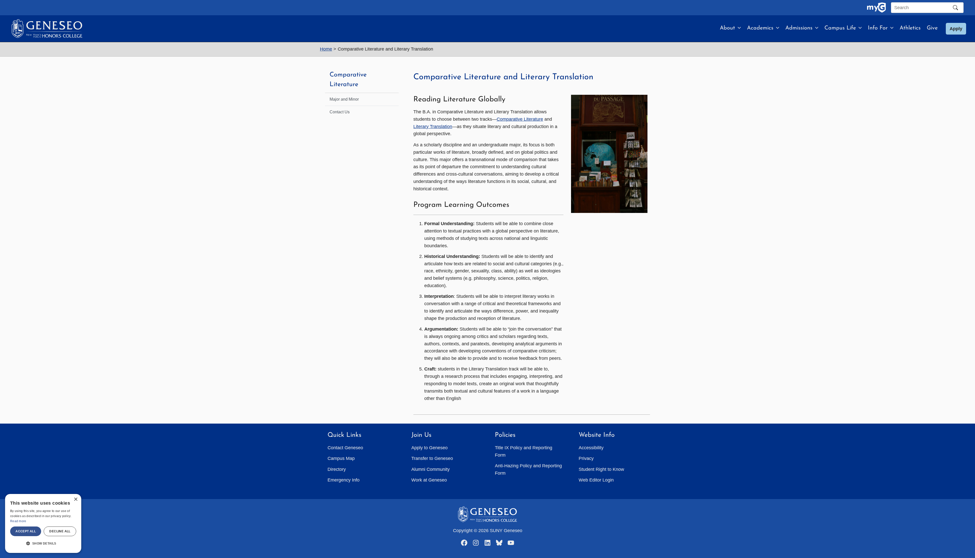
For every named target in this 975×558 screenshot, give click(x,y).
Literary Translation (432, 126)
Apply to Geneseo (429, 447)
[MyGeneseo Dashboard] (876, 7)
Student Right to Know (601, 469)
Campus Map (341, 458)
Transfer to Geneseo (432, 458)
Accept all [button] (25, 531)
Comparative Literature (520, 119)
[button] (738, 28)
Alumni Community (430, 469)
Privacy (586, 458)
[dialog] (43, 523)
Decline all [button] (59, 531)
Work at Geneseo (429, 480)
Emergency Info (344, 480)
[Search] (955, 7)
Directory (337, 469)
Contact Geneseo (345, 447)
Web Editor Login (596, 480)
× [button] (75, 499)
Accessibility (591, 447)
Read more (18, 521)
